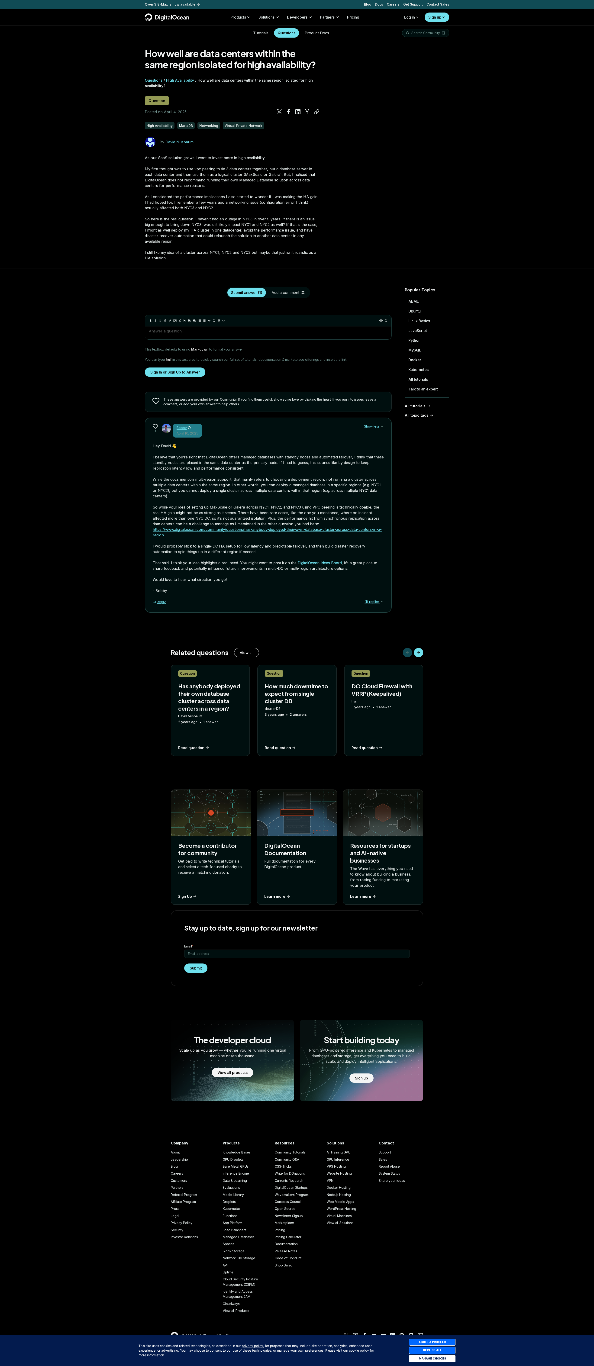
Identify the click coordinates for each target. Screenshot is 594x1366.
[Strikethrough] (165, 320)
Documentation (286, 1244)
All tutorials (418, 379)
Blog (367, 4)
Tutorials (260, 33)
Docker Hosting (339, 1187)
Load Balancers (234, 1230)
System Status (389, 1173)
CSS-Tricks (283, 1166)
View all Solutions (340, 1223)
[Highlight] (180, 320)
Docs (379, 4)
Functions (230, 1216)
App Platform (232, 1223)
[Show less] (382, 426)
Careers (393, 4)
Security (177, 1230)
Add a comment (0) (288, 292)
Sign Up (185, 896)
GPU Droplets (233, 1159)
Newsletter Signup (289, 1216)
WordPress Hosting (341, 1209)
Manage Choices (432, 1358)
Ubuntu (414, 311)
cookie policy (359, 1350)
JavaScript (417, 330)
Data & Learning (235, 1180)
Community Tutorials (290, 1152)
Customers (179, 1180)
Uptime (228, 1272)
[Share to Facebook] (288, 112)
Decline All (432, 1350)
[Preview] (381, 320)
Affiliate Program (183, 1202)
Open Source (285, 1209)
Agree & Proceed (432, 1342)
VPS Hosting (336, 1166)
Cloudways (231, 1304)
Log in (409, 17)
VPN (330, 1180)
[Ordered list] (204, 320)
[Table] (219, 320)
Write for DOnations (290, 1173)
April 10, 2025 (187, 433)
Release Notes (286, 1251)
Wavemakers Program (292, 1195)
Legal (175, 1216)
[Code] (224, 320)
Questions (286, 33)
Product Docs (317, 33)
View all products (232, 1072)
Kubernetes (418, 369)
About (175, 1152)
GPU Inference (338, 1159)
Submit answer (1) (246, 292)
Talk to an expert (423, 389)
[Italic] (155, 320)
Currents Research (289, 1180)
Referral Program (184, 1195)
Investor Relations (184, 1237)
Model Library (233, 1195)
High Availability (180, 80)
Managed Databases (239, 1237)
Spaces (228, 1244)
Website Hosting (339, 1173)
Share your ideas (392, 1180)
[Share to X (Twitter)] (279, 112)
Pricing (280, 1230)
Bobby (182, 428)
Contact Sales (437, 4)
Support (385, 1152)
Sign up (434, 17)
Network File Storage (239, 1258)
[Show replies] (382, 601)
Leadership (179, 1159)
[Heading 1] (185, 320)
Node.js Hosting (339, 1195)
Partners (177, 1187)
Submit (196, 968)
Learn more (274, 896)
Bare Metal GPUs (236, 1166)
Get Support (413, 4)
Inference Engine (236, 1173)
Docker (414, 360)
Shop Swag (283, 1265)
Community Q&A (287, 1159)
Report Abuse (389, 1166)
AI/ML (413, 301)
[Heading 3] (194, 320)
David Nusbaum (179, 142)
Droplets (229, 1202)
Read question (191, 747)
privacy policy (252, 1346)
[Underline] (160, 320)
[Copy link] (316, 112)
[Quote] (209, 320)
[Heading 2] (189, 320)
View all (246, 652)
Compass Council (288, 1202)
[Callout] (214, 320)
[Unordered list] (199, 320)
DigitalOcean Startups (291, 1187)
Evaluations (231, 1187)
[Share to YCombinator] (307, 112)
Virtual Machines (339, 1216)
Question (156, 100)
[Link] (170, 320)
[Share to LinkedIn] (298, 112)
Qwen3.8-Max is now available (170, 4)
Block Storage (234, 1251)
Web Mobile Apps (340, 1202)
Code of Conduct (288, 1258)
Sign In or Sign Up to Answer (175, 372)
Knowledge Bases (237, 1152)
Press (175, 1209)
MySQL (414, 350)
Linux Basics (419, 321)
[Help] (386, 320)
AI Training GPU (338, 1152)
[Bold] (150, 320)
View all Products (236, 1311)
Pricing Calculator (288, 1237)
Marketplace (284, 1223)
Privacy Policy (181, 1223)
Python (414, 340)
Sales (383, 1159)
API (225, 1265)
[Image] (175, 320)
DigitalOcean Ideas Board (320, 563)
